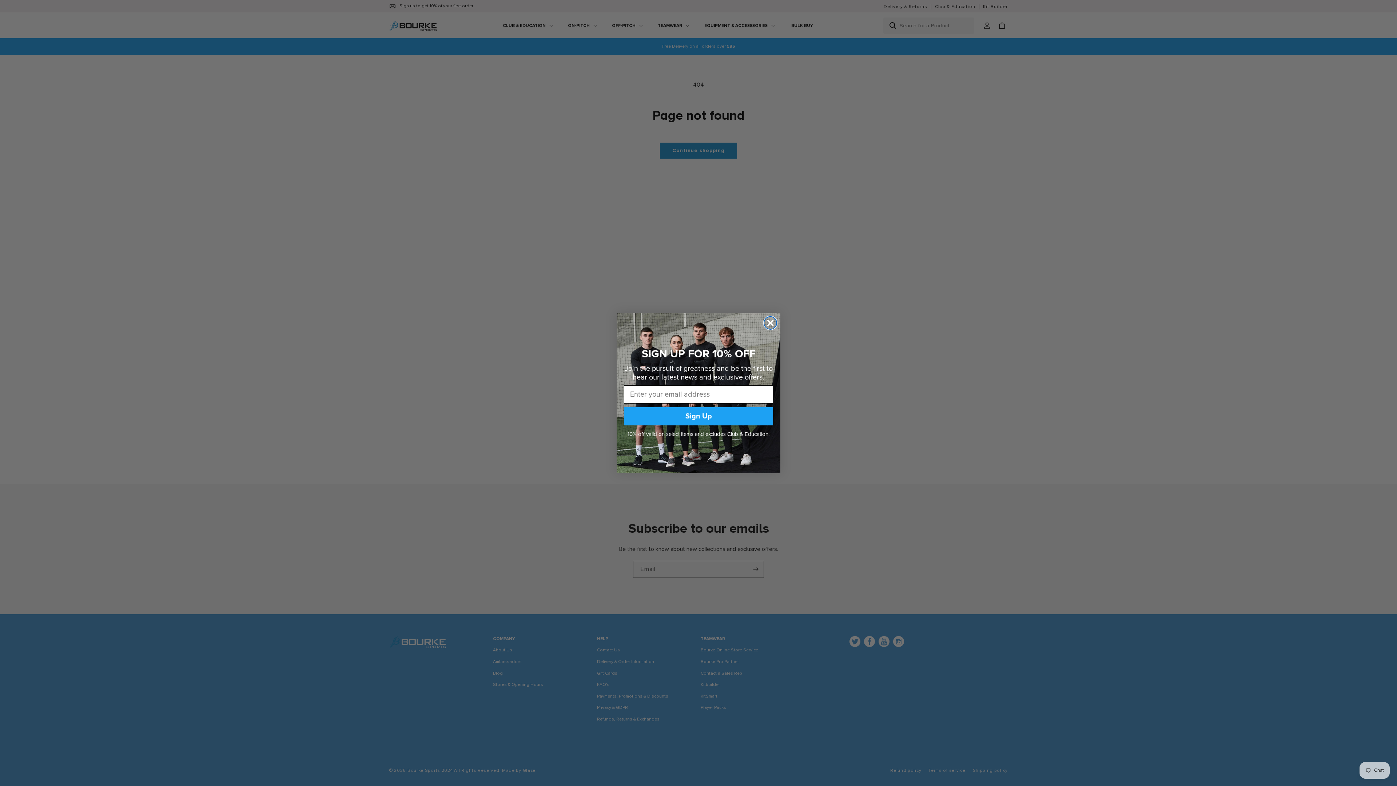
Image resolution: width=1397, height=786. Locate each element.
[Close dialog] (770, 323)
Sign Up (698, 416)
